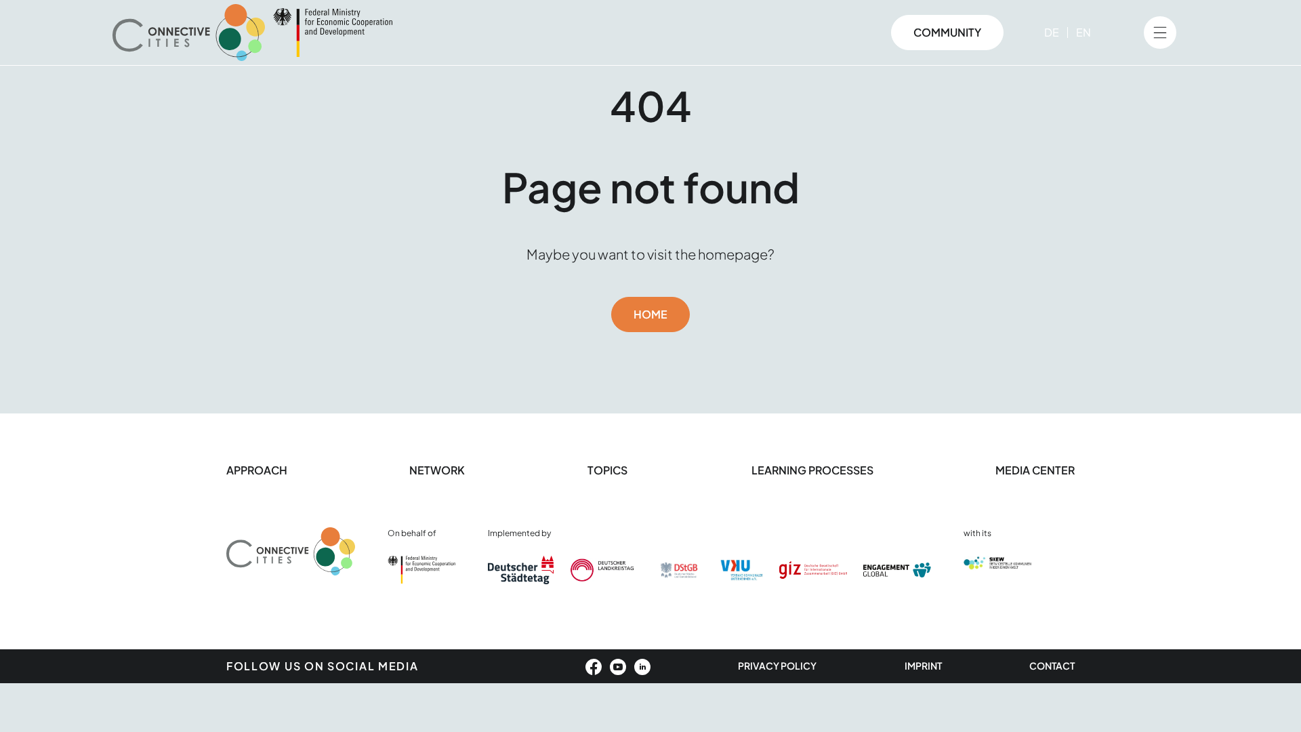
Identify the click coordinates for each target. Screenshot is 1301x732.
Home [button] (650, 314)
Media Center (1035, 470)
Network (437, 470)
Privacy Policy (777, 665)
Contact (1052, 665)
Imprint (923, 665)
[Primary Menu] (1160, 32)
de (1051, 32)
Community (947, 32)
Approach (256, 470)
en (1083, 32)
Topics (608, 470)
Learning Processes (812, 470)
